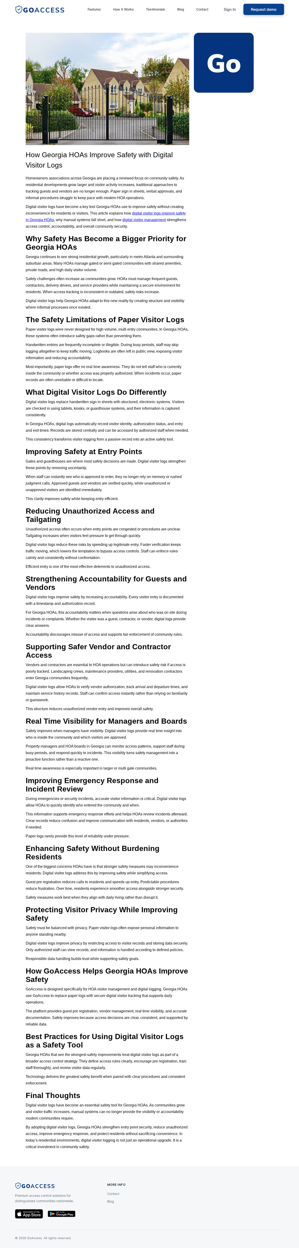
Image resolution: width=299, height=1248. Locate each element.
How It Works (123, 9)
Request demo (264, 9)
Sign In (230, 9)
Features (94, 9)
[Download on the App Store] (29, 1214)
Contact (202, 9)
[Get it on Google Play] (61, 1214)
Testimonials (155, 9)
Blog (180, 9)
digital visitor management (144, 220)
